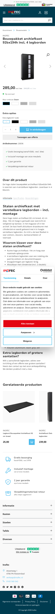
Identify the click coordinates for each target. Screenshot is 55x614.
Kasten (6, 514)
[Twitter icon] (7, 587)
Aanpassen (26, 332)
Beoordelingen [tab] (31, 198)
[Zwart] (6, 103)
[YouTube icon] (11, 587)
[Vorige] (5, 67)
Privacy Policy (30, 601)
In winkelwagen (38, 129)
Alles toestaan (27, 323)
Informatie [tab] (7, 198)
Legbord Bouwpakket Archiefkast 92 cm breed (18, 434)
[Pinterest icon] (19, 587)
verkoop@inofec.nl (14, 577)
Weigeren (27, 341)
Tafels (6, 530)
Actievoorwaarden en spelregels (27, 605)
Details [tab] (27, 278)
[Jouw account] (40, 12)
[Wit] (15, 103)
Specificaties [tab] (18, 198)
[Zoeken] (49, 20)
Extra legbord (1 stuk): (11, 118)
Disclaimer (44, 601)
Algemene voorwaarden (11, 601)
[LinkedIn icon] (22, 587)
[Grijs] (32, 103)
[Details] (32, 442)
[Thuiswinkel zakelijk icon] (47, 4)
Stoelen (7, 522)
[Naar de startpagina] (14, 12)
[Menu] (4, 12)
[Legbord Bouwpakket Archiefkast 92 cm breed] (19, 407)
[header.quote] (46, 12)
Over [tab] (45, 278)
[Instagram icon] (15, 587)
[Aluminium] (24, 103)
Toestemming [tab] (9, 278)
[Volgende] (50, 67)
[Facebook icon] (4, 587)
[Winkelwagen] (50, 12)
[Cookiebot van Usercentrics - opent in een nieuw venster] (40, 270)
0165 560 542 (12, 581)
